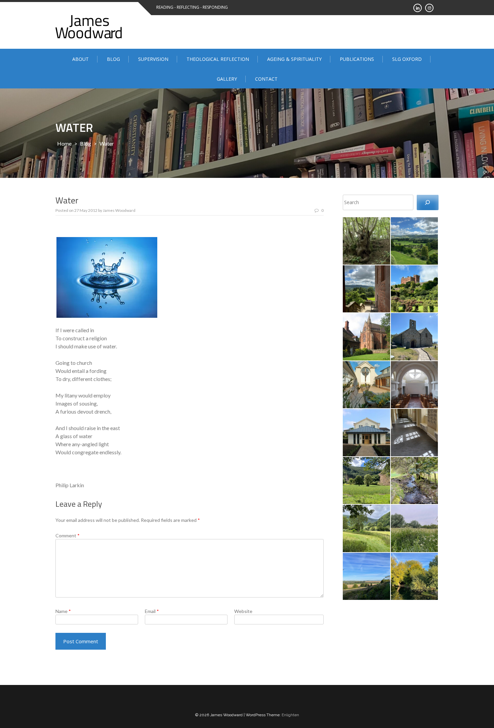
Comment (67, 535)
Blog (113, 59)
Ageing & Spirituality (294, 59)
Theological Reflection (218, 59)
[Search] (428, 202)
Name (63, 611)
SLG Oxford (407, 59)
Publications (357, 59)
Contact (266, 79)
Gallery (227, 79)
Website (243, 611)
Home (64, 143)
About (80, 59)
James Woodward (119, 210)
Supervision (153, 59)
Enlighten (290, 715)
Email (152, 611)
